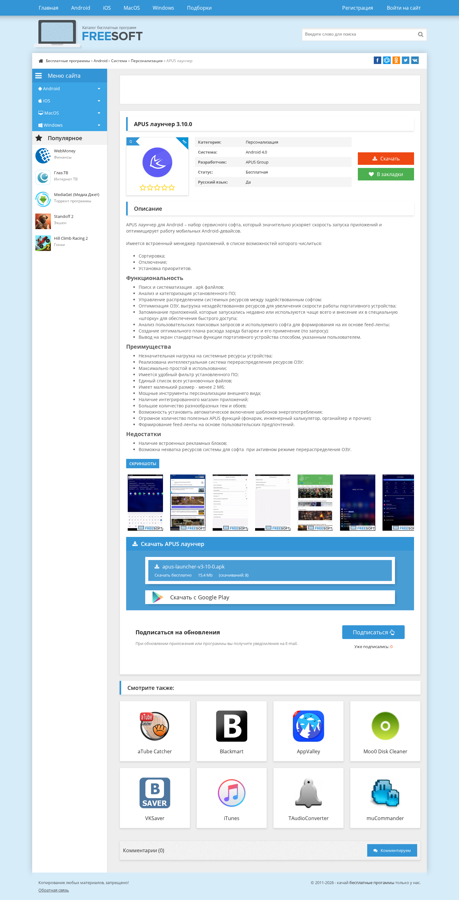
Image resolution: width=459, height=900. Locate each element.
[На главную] (94, 34)
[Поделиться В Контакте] (415, 60)
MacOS (132, 7)
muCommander (385, 818)
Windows (163, 7)
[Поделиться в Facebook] (377, 60)
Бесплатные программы (68, 60)
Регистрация (357, 7)
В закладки (390, 174)
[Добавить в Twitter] (405, 60)
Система (119, 60)
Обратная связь (53, 890)
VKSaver (155, 818)
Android (80, 7)
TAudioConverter (309, 818)
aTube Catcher (155, 751)
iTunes (231, 818)
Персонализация (147, 60)
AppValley (308, 751)
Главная (48, 7)
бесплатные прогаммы (371, 882)
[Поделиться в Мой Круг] (387, 60)
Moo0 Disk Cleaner (385, 751)
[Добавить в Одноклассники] (396, 60)
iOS (107, 7)
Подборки (199, 7)
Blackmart (232, 751)
